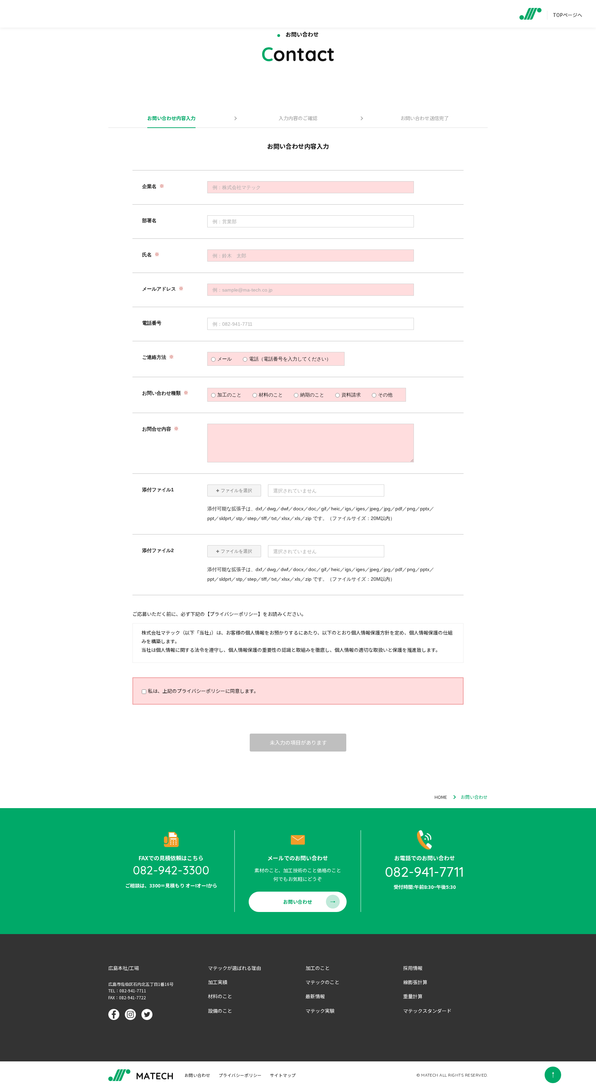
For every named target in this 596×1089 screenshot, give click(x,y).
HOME (441, 797)
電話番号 (151, 323)
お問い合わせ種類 (161, 393)
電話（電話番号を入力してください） (290, 359)
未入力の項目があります (298, 742)
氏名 (147, 255)
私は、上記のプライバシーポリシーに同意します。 (203, 690)
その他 (385, 395)
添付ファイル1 (158, 490)
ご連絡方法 (154, 357)
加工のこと (229, 395)
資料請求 (351, 395)
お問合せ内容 (156, 429)
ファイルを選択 (236, 490)
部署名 (149, 221)
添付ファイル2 (158, 550)
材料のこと (271, 395)
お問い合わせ (297, 901)
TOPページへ (567, 14)
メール (224, 359)
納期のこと (312, 395)
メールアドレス (159, 289)
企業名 (149, 186)
